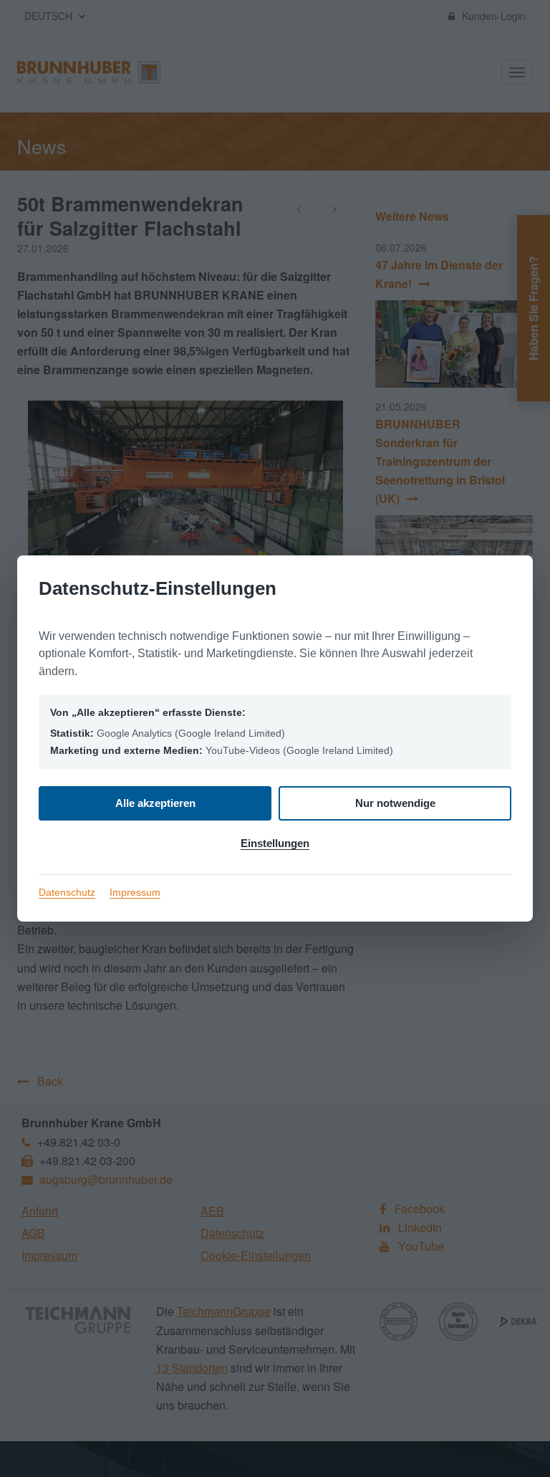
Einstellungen (275, 843)
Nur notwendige (395, 803)
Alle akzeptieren (155, 803)
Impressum (135, 892)
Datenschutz (67, 892)
